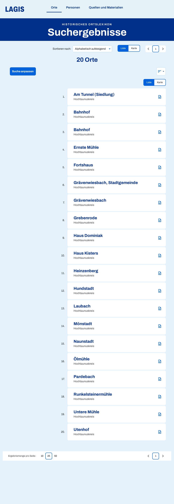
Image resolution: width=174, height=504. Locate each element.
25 (48, 456)
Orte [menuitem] (54, 7)
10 (42, 456)
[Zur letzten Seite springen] (162, 48)
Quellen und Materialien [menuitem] (106, 7)
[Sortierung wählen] (161, 71)
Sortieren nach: (62, 48)
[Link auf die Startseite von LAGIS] (33, 9)
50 (55, 456)
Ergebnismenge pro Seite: (22, 456)
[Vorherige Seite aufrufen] (148, 48)
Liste (123, 48)
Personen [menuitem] (73, 7)
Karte (134, 48)
